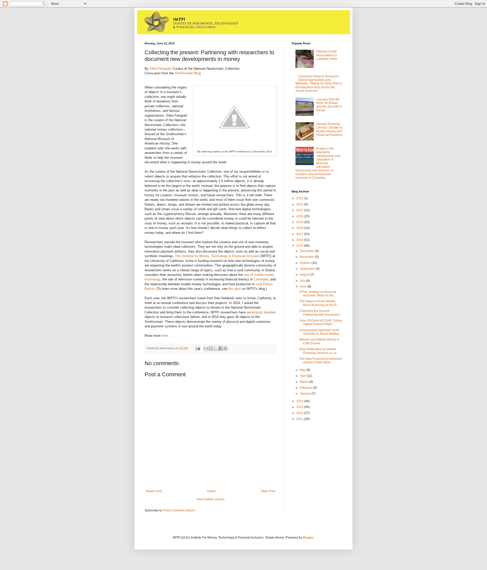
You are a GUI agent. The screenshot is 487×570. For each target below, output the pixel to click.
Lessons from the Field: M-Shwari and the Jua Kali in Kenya (329, 105)
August (305, 274)
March (304, 382)
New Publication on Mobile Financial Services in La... (318, 350)
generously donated (261, 312)
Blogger (308, 537)
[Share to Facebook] (220, 348)
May (303, 370)
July (303, 280)
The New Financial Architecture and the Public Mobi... (320, 360)
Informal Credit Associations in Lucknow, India (326, 55)
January (306, 393)
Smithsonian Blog (188, 73)
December (307, 251)
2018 (300, 228)
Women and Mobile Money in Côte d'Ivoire (319, 341)
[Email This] (205, 348)
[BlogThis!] (210, 348)
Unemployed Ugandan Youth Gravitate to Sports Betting (319, 331)
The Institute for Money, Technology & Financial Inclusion (217, 256)
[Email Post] (197, 348)
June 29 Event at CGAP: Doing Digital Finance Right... (320, 322)
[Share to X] (215, 348)
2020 (300, 216)
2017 (300, 234)
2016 (300, 240)
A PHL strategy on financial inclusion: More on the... (317, 293)
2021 (300, 210)
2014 (300, 401)
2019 (300, 222)
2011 (300, 419)
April (303, 376)
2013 (300, 407)
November (307, 257)
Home (211, 491)
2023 (300, 198)
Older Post (268, 491)
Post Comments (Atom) (179, 510)
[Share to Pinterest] (225, 348)
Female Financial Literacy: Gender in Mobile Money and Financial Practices (329, 129)
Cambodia (261, 279)
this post (235, 289)
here (165, 335)
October (305, 263)
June (303, 286)
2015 (300, 245)
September (308, 269)
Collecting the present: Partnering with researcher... (320, 312)
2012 (300, 413)
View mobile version (210, 499)
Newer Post (154, 491)
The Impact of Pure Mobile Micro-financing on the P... (318, 303)
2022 (300, 204)
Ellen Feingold (160, 68)
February (306, 387)
